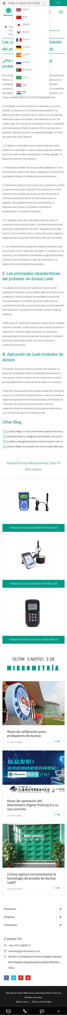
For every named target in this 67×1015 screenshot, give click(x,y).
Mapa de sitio (22, 1002)
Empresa (9, 916)
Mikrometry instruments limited (38, 993)
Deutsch (26, 47)
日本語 (26, 25)
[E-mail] (8, 1011)
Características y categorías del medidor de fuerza (34, 436)
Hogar (12, 27)
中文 (25, 17)
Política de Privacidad (41, 1002)
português (27, 69)
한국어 (26, 32)
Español (26, 54)
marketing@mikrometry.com (24, 951)
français (26, 39)
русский (26, 62)
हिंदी (24, 92)
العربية (25, 77)
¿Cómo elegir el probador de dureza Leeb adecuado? (36, 446)
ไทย (24, 85)
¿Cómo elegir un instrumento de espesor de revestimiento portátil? (36, 431)
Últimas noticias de (33, 664)
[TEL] (25, 1011)
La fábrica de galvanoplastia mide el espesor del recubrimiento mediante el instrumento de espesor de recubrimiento (36, 441)
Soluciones (10, 924)
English (26, 9)
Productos (10, 908)
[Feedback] (42, 1011)
